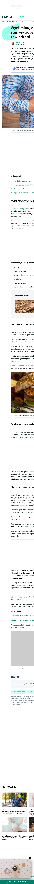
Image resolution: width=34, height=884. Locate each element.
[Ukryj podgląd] (30, 858)
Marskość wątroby (17, 209)
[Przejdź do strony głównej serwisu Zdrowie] (19, 16)
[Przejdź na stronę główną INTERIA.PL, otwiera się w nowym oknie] (7, 16)
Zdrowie (9, 21)
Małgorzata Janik (21, 42)
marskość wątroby (18, 692)
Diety (13, 21)
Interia (3, 21)
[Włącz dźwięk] (14, 868)
